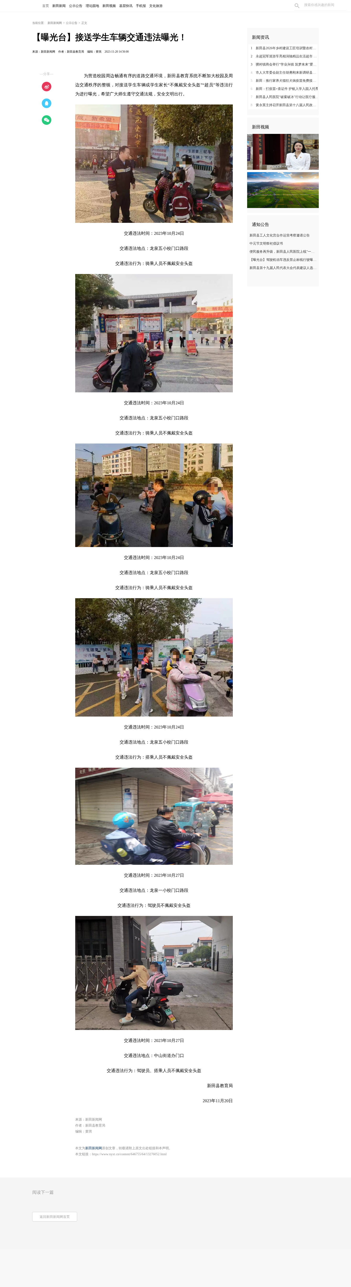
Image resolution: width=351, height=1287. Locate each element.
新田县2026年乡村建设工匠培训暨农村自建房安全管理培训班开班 (285, 48)
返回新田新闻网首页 (55, 1217)
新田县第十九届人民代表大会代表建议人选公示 (284, 268)
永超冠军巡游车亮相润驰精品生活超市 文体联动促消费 (285, 56)
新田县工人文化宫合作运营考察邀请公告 (280, 235)
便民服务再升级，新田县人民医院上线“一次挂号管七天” (284, 251)
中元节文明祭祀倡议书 (266, 243)
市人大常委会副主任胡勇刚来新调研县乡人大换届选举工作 (285, 72)
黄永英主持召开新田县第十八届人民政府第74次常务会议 (285, 105)
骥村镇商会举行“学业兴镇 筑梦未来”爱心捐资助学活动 (285, 64)
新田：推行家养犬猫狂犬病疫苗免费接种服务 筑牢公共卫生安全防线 (285, 80)
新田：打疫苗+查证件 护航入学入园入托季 (285, 89)
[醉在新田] (283, 190)
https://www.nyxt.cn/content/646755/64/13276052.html (129, 1154)
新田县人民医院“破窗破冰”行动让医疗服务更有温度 (285, 97)
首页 (45, 6)
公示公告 (71, 23)
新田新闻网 (55, 23)
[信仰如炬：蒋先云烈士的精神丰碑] (283, 151)
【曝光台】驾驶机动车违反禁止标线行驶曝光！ (284, 260)
